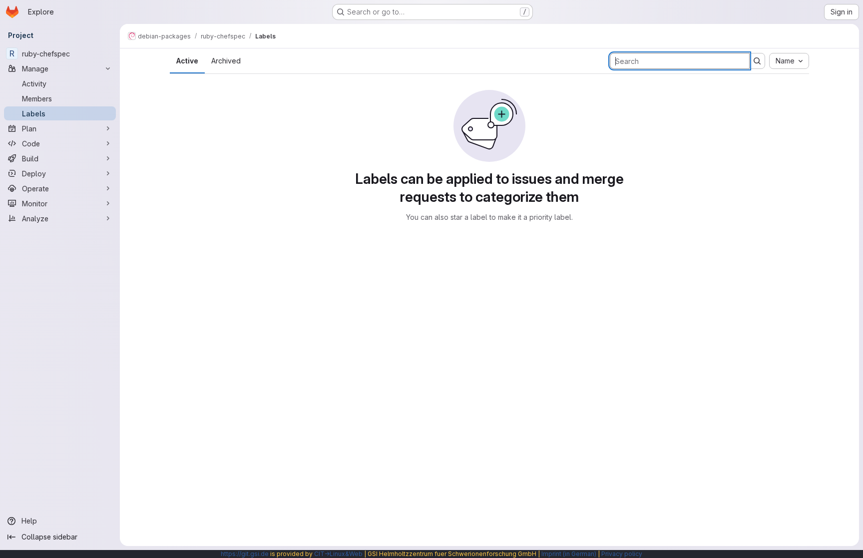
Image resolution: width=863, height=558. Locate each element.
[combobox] (789, 61)
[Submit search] (757, 61)
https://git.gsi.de (245, 554)
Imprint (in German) (568, 554)
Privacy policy (621, 554)
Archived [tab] (226, 60)
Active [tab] (187, 60)
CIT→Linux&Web (338, 554)
